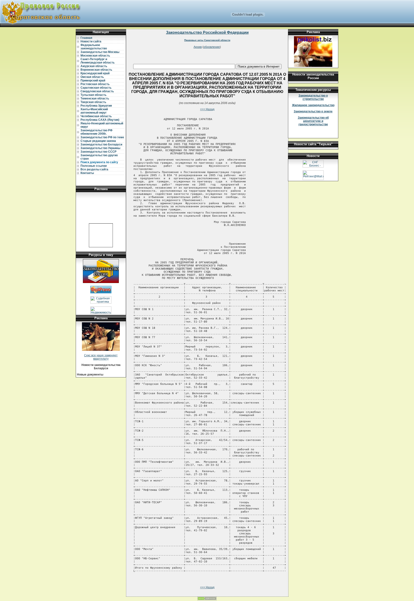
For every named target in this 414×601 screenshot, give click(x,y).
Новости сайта (90, 41)
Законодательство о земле (313, 111)
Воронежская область (96, 69)
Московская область (95, 55)
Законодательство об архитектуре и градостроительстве (313, 121)
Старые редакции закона (98, 141)
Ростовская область (94, 84)
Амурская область (93, 66)
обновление (211, 47)
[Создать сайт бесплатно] (207, 599)
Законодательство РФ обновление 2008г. (96, 132)
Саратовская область (95, 87)
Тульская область (93, 95)
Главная (86, 38)
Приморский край (92, 80)
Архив (198, 47)
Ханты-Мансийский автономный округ (94, 111)
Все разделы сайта (94, 169)
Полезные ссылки (93, 166)
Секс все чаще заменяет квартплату (101, 357)
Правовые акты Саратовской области (207, 40)
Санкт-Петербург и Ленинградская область (97, 61)
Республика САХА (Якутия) (99, 119)
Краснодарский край (94, 73)
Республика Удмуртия (96, 105)
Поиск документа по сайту (99, 162)
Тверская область (93, 102)
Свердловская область (97, 91)
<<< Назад (207, 109)
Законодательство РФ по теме (102, 137)
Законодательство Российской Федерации (207, 32)
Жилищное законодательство (313, 105)
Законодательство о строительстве (313, 97)
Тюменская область (94, 98)
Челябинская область (96, 116)
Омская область (92, 77)
